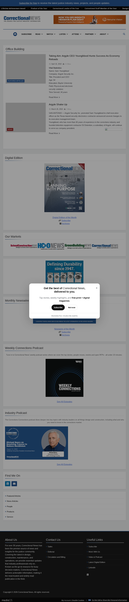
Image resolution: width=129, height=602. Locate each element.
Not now (71, 307)
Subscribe (58, 307)
